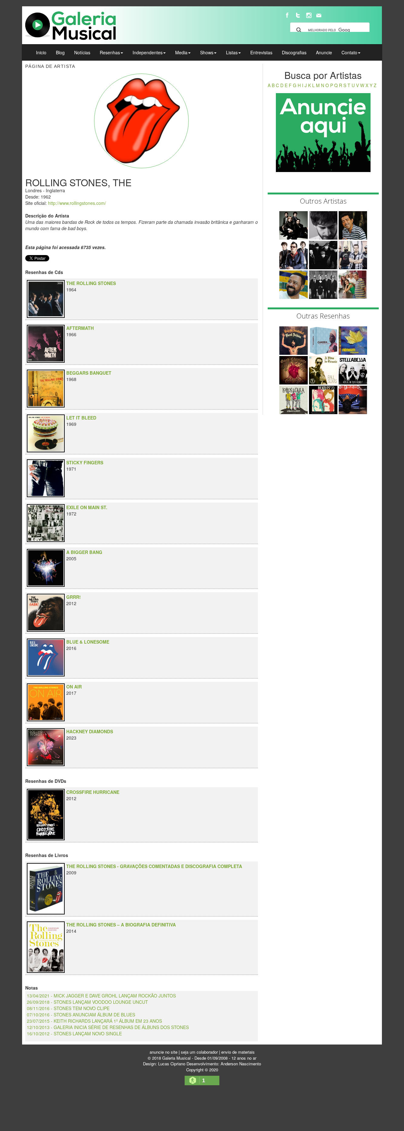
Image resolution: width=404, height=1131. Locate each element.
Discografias (294, 52)
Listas (232, 52)
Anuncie (324, 52)
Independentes (148, 52)
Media (181, 52)
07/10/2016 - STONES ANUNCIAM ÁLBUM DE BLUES (81, 1014)
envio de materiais (238, 1052)
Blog (60, 52)
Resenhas (110, 52)
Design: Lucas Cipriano (164, 1064)
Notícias (82, 52)
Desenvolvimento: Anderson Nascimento (224, 1064)
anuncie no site (163, 1052)
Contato (349, 52)
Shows (206, 52)
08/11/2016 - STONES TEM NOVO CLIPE (68, 1008)
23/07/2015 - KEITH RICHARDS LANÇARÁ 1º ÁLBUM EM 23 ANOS (94, 1021)
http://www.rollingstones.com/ (77, 203)
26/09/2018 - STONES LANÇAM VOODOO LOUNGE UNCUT (87, 1002)
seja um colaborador (199, 1052)
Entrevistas (261, 52)
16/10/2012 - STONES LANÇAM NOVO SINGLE (74, 1033)
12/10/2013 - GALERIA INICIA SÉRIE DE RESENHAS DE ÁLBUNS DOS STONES (108, 1027)
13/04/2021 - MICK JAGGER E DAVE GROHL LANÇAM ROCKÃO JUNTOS (101, 995)
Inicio (41, 52)
